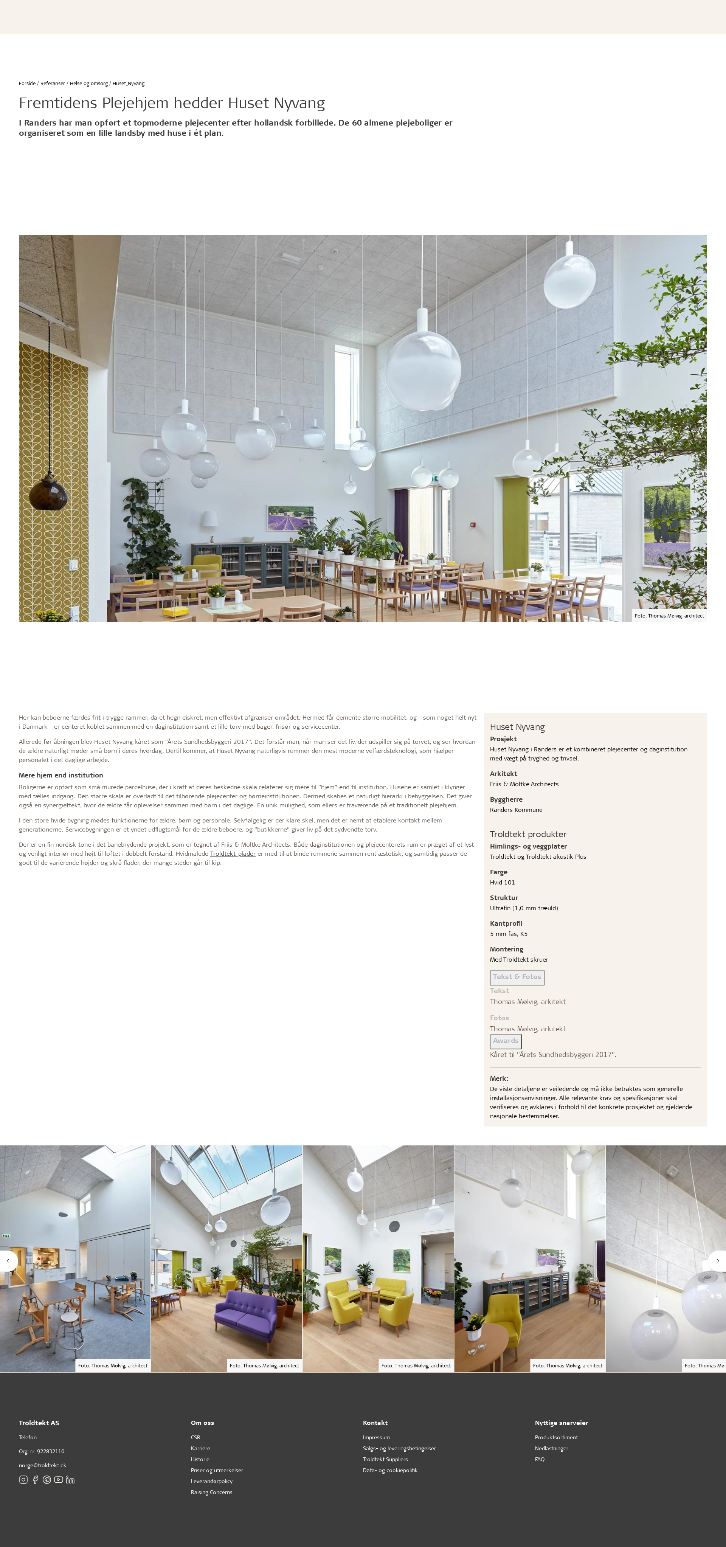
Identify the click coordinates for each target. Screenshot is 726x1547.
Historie (200, 1459)
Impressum (376, 1437)
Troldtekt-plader (233, 853)
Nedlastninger (551, 1448)
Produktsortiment (556, 1437)
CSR (195, 1437)
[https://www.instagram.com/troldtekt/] (23, 1479)
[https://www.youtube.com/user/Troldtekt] (58, 1479)
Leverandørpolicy (212, 1481)
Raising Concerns (212, 1492)
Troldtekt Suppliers (385, 1459)
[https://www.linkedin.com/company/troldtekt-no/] (70, 1479)
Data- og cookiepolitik (390, 1470)
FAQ (539, 1459)
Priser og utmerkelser (217, 1470)
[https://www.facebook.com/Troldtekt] (35, 1479)
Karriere (200, 1448)
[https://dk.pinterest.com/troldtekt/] (46, 1479)
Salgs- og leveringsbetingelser (399, 1448)
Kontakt (375, 1422)
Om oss (202, 1422)
